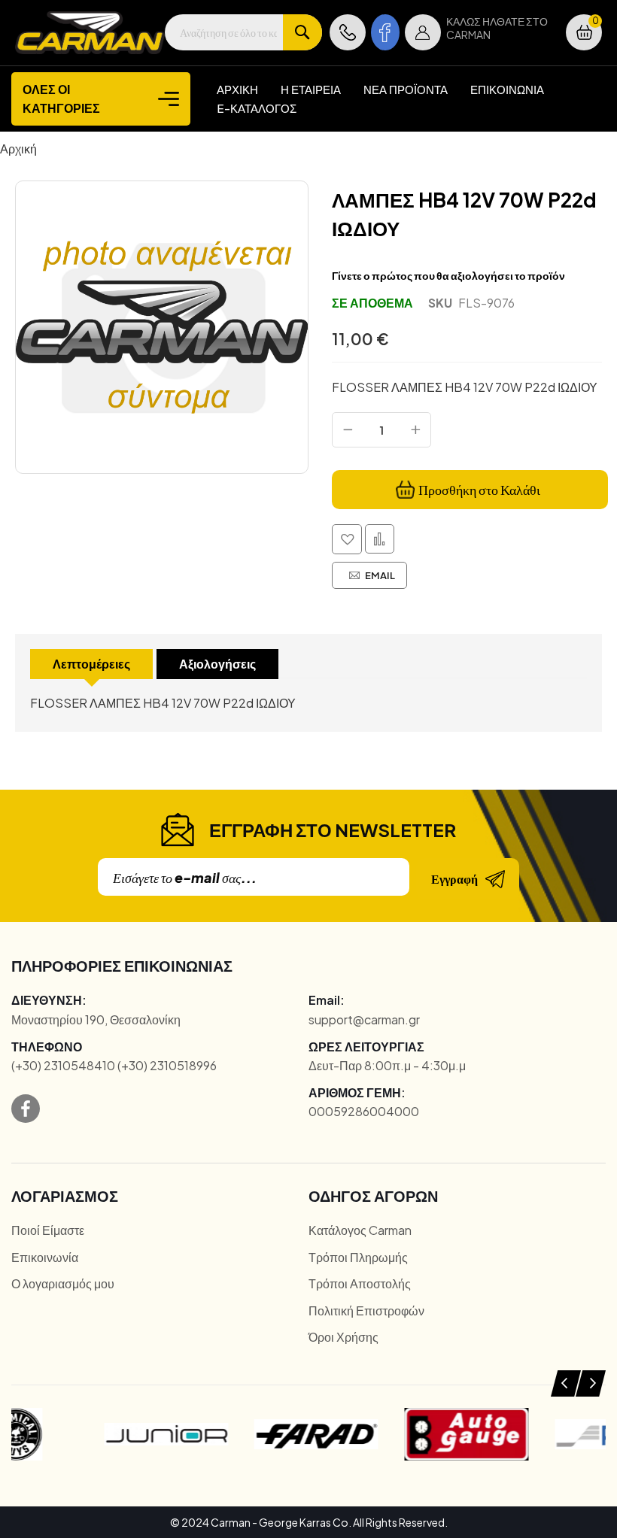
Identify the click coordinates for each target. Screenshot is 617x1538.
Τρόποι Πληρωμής (358, 1257)
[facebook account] (385, 32)
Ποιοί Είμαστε (47, 1230)
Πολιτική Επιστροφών (366, 1310)
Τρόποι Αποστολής (359, 1283)
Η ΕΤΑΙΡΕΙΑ (311, 89)
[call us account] (348, 32)
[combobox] (243, 32)
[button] (423, 32)
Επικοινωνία (44, 1257)
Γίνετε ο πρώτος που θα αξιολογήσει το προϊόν (448, 275)
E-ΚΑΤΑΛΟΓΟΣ (256, 108)
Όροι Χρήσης (343, 1337)
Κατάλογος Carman (360, 1230)
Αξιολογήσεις (217, 664)
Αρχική (18, 148)
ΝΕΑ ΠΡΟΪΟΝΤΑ (405, 89)
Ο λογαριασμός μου (62, 1283)
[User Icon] (423, 32)
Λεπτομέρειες (91, 664)
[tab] (91, 664)
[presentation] (566, 1383)
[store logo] (90, 32)
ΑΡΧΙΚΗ (237, 89)
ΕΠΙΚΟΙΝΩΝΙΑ (507, 89)
